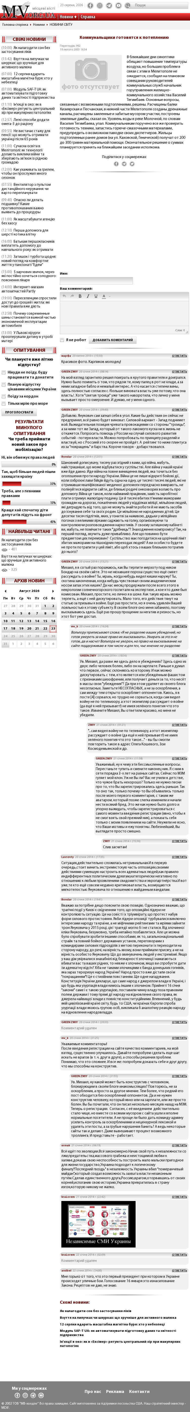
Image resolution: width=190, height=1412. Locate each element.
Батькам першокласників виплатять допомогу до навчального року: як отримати (28, 246)
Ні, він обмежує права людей (28, 458)
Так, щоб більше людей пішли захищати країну (28, 474)
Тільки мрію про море (28, 404)
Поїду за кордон (23, 397)
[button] (64, 296)
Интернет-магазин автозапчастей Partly (22, 289)
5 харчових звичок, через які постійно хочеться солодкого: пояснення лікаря (28, 276)
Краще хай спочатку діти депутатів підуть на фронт (26, 512)
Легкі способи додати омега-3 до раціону (25, 122)
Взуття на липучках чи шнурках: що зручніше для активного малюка (25, 63)
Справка (88, 17)
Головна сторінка (15, 25)
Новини (66, 17)
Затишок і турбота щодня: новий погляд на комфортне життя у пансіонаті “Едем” (28, 261)
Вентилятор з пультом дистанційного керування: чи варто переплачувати (26, 189)
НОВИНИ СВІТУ (61, 25)
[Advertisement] (124, 227)
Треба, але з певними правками (21, 493)
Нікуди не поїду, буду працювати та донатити (30, 375)
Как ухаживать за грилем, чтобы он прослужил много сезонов (27, 174)
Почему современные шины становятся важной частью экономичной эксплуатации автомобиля (28, 320)
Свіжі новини (29, 39)
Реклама (115, 1392)
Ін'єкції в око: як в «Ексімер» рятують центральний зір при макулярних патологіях (28, 109)
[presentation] (64, 296)
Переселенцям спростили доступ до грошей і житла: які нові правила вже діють (28, 302)
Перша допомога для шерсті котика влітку (24, 233)
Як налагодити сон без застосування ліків (25, 50)
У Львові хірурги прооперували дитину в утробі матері (27, 337)
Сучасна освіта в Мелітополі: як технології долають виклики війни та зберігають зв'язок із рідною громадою (24, 154)
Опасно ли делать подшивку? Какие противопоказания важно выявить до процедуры (22, 206)
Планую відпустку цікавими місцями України (32, 387)
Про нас (93, 1392)
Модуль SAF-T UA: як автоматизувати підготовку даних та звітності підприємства (28, 94)
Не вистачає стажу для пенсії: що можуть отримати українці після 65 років (25, 135)
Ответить (179, 355)
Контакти (139, 1392)
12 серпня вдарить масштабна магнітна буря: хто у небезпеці (26, 78)
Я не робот (76, 340)
